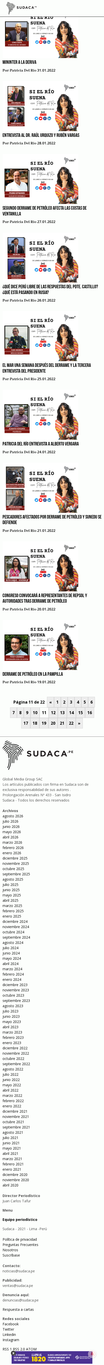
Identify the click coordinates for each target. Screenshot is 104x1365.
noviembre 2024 (16, 926)
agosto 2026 (13, 816)
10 (35, 712)
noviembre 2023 (16, 990)
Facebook (11, 1324)
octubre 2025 (13, 868)
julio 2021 (10, 1137)
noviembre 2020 (16, 1179)
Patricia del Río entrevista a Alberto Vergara (41, 444)
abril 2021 (10, 1153)
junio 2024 (11, 953)
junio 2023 (11, 1016)
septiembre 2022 (16, 1063)
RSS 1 (8, 1349)
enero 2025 (12, 916)
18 (35, 723)
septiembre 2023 (16, 1000)
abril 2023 (10, 1027)
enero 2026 (12, 852)
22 (71, 723)
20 (53, 723)
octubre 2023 (13, 995)
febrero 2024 (13, 974)
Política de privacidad (20, 1239)
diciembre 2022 (15, 1048)
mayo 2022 (12, 1085)
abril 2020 (10, 1185)
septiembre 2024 (16, 937)
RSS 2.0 (19, 1349)
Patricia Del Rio (23, 70)
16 (89, 712)
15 (80, 712)
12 (53, 712)
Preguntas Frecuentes (20, 1244)
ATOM (31, 1349)
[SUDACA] (21, 9)
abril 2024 (10, 963)
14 (71, 712)
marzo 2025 (12, 905)
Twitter (8, 1329)
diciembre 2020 (15, 1174)
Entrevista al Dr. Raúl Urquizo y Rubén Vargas (41, 135)
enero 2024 (12, 979)
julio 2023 (10, 1011)
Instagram (11, 1339)
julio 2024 (10, 947)
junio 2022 (11, 1079)
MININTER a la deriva (19, 62)
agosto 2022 (13, 1069)
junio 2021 (11, 1143)
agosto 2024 (13, 942)
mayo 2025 (12, 895)
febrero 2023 (13, 1037)
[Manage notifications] (92, 1354)
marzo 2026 (12, 842)
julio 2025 (10, 884)
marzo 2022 (12, 1095)
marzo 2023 (12, 1032)
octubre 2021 (13, 1121)
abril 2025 (10, 900)
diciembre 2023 (15, 984)
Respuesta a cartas (18, 1309)
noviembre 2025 (16, 863)
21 (62, 723)
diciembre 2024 (15, 921)
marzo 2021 (12, 1158)
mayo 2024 (12, 958)
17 (25, 723)
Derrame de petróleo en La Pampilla (33, 674)
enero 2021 (12, 1169)
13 (62, 712)
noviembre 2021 (16, 1116)
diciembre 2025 (15, 858)
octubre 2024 (13, 932)
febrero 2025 (13, 910)
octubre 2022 (13, 1058)
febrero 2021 (13, 1164)
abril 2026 (10, 837)
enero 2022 (12, 1106)
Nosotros (10, 1249)
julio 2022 (10, 1074)
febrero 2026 (13, 847)
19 (44, 723)
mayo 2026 (12, 831)
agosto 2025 (13, 879)
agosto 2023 (13, 1005)
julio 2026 (10, 821)
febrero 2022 (13, 1100)
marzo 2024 (12, 968)
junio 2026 (11, 826)
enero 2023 (12, 1042)
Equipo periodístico (20, 1219)
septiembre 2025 (16, 874)
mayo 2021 (12, 1148)
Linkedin (9, 1334)
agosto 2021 (13, 1132)
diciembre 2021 (15, 1111)
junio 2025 (11, 889)
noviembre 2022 (16, 1053)
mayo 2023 (12, 1021)
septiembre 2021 (16, 1127)
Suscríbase (11, 1255)
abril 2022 (10, 1090)
